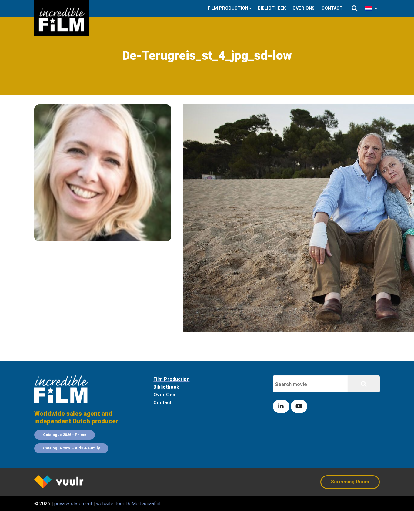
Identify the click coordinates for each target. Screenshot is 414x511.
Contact (332, 8)
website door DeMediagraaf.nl (128, 503)
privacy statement (73, 503)
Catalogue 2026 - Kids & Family (71, 448)
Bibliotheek (272, 8)
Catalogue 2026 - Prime (64, 434)
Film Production (228, 8)
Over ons (303, 8)
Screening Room (350, 482)
